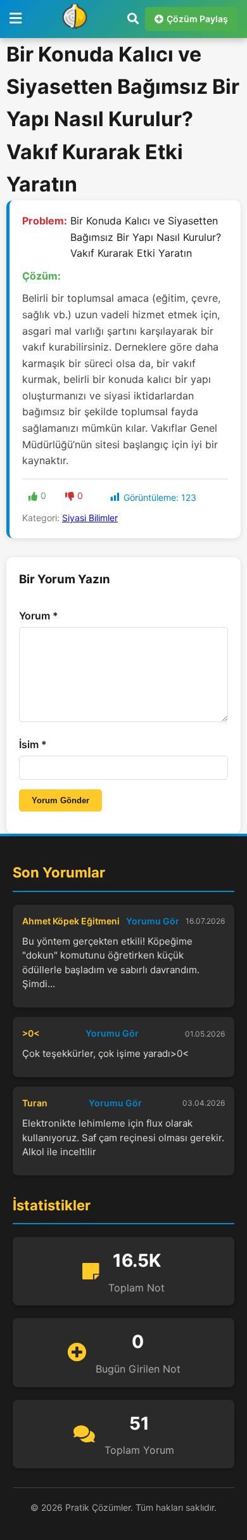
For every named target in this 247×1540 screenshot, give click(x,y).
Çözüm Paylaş (197, 18)
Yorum (38, 615)
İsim (33, 744)
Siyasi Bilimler (90, 517)
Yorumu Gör (152, 921)
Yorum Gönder (60, 800)
